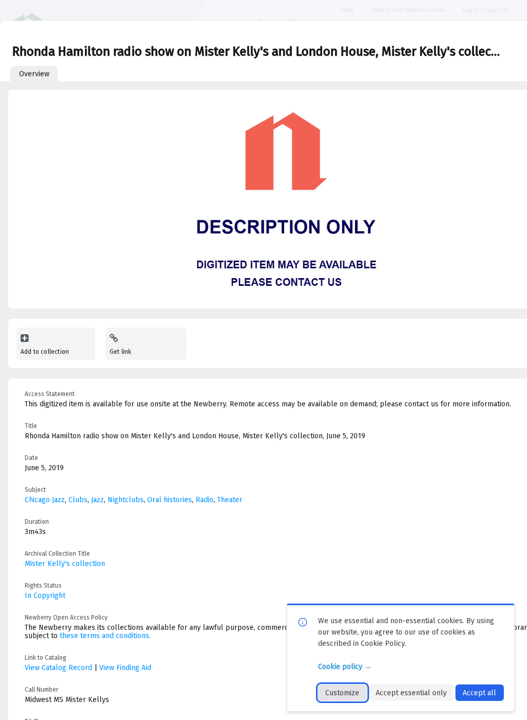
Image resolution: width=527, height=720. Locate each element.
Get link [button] (120, 351)
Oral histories (169, 499)
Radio (205, 499)
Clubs (77, 499)
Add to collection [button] (45, 351)
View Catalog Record (58, 667)
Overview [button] (34, 74)
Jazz (97, 499)
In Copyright (45, 595)
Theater (229, 499)
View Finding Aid (125, 667)
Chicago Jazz (45, 499)
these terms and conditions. (105, 635)
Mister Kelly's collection (65, 563)
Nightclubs (126, 499)
